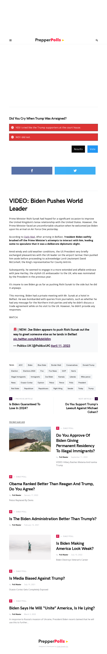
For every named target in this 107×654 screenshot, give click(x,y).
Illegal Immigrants (18, 377)
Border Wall (56, 365)
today (80, 388)
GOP (64, 371)
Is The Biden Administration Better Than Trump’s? (53, 518)
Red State (15, 388)
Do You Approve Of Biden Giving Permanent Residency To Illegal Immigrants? (75, 443)
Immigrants (35, 377)
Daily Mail (29, 236)
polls (71, 383)
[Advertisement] (53, 18)
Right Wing (58, 388)
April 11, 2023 (60, 346)
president (82, 383)
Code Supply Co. (62, 647)
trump (91, 388)
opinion (41, 383)
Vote (92, 149)
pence (61, 383)
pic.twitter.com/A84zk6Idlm (32, 339)
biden (30, 365)
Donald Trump (88, 365)
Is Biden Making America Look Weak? (75, 546)
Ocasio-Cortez (26, 383)
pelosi (51, 383)
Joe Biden (49, 377)
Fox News (53, 371)
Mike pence (85, 377)
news (13, 383)
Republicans (43, 388)
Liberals (73, 377)
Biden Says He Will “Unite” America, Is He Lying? (52, 608)
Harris (73, 371)
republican (28, 388)
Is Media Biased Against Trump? (37, 578)
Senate (70, 388)
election (14, 371)
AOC (21, 365)
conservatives (72, 365)
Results (78, 149)
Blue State (42, 365)
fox (42, 371)
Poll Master (63, 457)
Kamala (61, 377)
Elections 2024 (29, 371)
